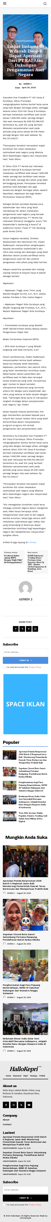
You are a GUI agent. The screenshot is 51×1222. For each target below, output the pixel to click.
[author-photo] (5, 893)
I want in (24, 660)
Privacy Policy (35, 667)
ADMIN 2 (27, 84)
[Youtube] (29, 1105)
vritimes (32, 542)
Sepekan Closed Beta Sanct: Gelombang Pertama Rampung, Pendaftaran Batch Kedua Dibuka (33, 772)
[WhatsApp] (35, 629)
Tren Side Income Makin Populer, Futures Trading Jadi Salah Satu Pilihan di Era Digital (33, 817)
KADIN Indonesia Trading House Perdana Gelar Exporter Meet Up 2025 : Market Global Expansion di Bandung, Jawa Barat (37, 563)
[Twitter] (22, 629)
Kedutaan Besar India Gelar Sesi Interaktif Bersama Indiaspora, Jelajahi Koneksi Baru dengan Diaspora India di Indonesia (32, 802)
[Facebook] (16, 629)
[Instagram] (13, 1105)
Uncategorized (25, 41)
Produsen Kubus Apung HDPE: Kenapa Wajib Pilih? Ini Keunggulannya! (13, 559)
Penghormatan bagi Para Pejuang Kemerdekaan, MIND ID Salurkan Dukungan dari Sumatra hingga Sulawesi (33, 786)
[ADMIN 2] (25, 588)
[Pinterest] (29, 629)
